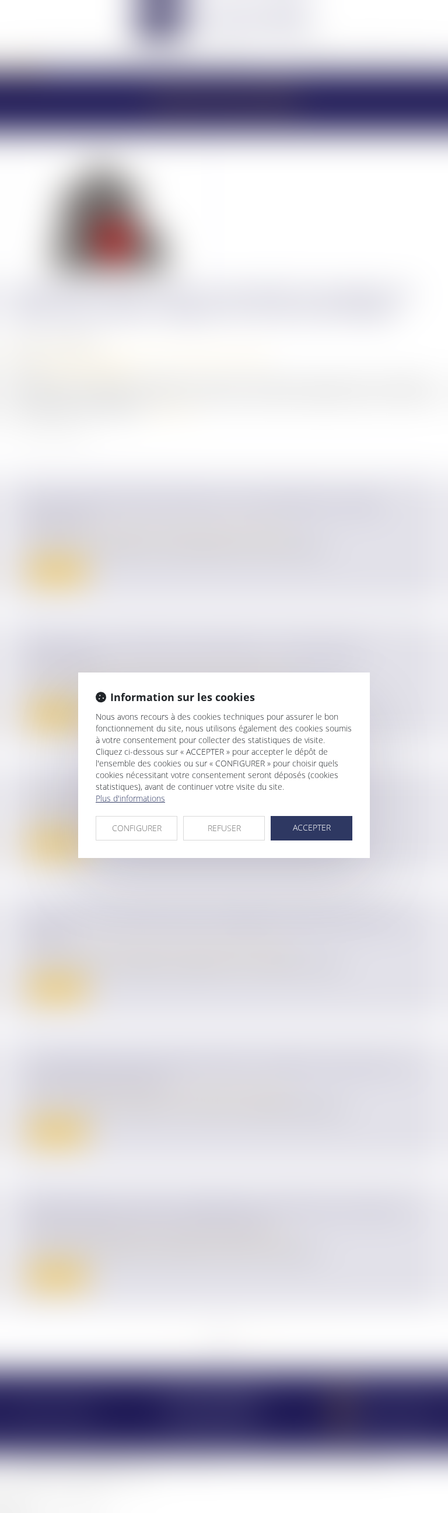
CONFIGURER (137, 827)
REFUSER (224, 827)
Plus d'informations (130, 798)
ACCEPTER (312, 827)
